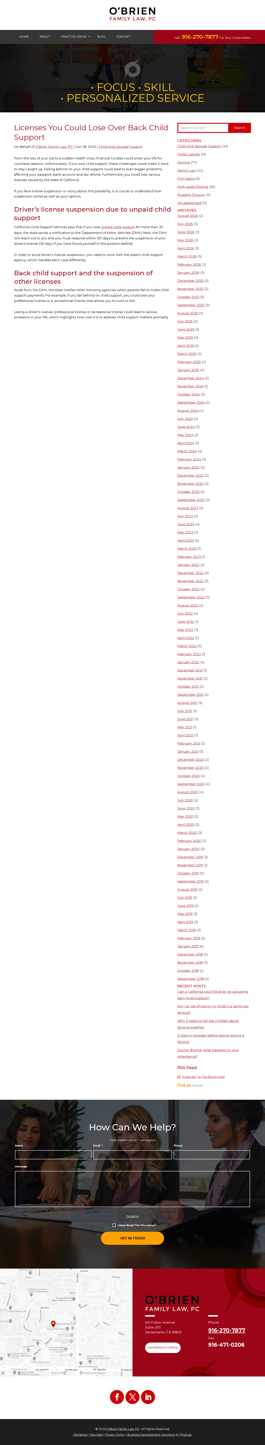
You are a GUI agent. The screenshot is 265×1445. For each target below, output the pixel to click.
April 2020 (185, 825)
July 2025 (185, 321)
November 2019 (190, 865)
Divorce (183, 163)
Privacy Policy (115, 1435)
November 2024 (190, 386)
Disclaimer (132, 1216)
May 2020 (185, 817)
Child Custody (188, 154)
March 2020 (187, 833)
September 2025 (190, 305)
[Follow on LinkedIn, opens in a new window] (148, 1397)
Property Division (191, 195)
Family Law (186, 171)
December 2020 (190, 760)
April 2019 (185, 922)
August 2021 (187, 703)
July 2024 (185, 419)
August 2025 (187, 313)
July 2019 (184, 898)
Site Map (96, 1435)
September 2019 (190, 881)
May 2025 (185, 338)
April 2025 (185, 346)
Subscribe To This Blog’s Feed (203, 1077)
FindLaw (186, 1435)
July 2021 (184, 711)
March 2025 (186, 354)
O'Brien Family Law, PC (54, 147)
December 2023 (190, 476)
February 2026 (189, 265)
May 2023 (185, 532)
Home (24, 36)
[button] (261, 1441)
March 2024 (187, 451)
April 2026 (185, 248)
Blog (101, 36)
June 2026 (185, 232)
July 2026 (185, 224)
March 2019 (186, 930)
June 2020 (186, 808)
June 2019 (185, 906)
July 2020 (185, 800)
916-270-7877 (200, 37)
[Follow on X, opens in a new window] (132, 1397)
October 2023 (188, 492)
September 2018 (190, 979)
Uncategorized (189, 203)
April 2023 (185, 541)
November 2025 (190, 289)
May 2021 (184, 727)
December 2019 (190, 857)
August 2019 (187, 890)
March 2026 (187, 256)
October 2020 (188, 776)
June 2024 (186, 427)
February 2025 (189, 362)
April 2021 (185, 735)
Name (19, 1145)
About (44, 36)
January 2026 (188, 273)
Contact (123, 36)
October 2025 (188, 297)
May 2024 (185, 435)
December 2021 (190, 670)
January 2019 (187, 946)
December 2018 (190, 955)
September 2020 (191, 784)
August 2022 (187, 606)
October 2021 (188, 687)
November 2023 (190, 484)
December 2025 (190, 281)
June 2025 (185, 330)
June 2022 (185, 622)
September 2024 (191, 403)
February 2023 (189, 557)
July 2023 (185, 516)
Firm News (186, 179)
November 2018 (190, 963)
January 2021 (187, 752)
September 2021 (190, 695)
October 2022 (188, 589)
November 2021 (190, 679)
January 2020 (188, 849)
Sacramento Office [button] (163, 1347)
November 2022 (190, 581)
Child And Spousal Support (120, 147)
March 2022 (187, 646)
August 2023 (187, 508)
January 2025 (188, 370)
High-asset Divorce (192, 187)
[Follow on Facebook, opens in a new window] (117, 1397)
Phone (178, 1145)
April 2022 (185, 638)
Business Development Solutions (151, 1435)
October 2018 (188, 971)
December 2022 (190, 573)
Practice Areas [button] (74, 36)
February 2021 (188, 743)
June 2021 (185, 719)
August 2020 (187, 792)
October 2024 (188, 394)
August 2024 (187, 411)
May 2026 (185, 240)
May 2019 (184, 914)
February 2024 (189, 459)
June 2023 (185, 524)
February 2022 (189, 654)
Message (21, 1166)
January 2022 (188, 662)
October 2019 (188, 873)
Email (98, 1145)
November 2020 (190, 768)
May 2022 (185, 630)
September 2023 (191, 500)
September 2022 (191, 597)
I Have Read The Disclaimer (137, 1225)
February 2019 (188, 938)
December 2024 (190, 378)
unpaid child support (118, 227)
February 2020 (189, 841)
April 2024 (185, 443)
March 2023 (187, 549)
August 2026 (187, 216)
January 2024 (188, 468)
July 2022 (185, 614)
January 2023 (188, 565)
